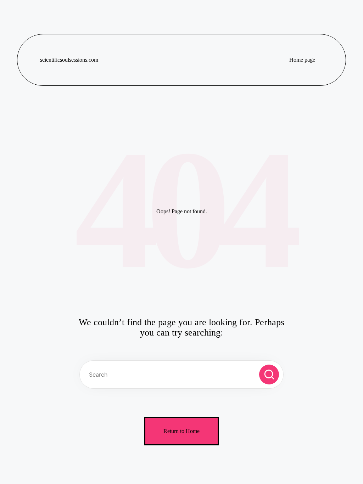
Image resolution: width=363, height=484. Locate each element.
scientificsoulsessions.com (69, 60)
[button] (269, 374)
